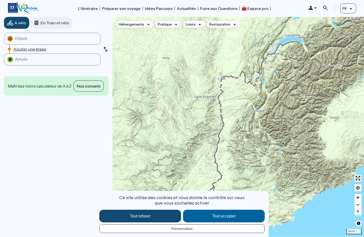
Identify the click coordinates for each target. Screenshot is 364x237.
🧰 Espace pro (255, 8)
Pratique (165, 24)
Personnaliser (182, 229)
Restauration (220, 24)
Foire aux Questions (218, 8)
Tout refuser (140, 216)
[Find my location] (358, 187)
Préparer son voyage (121, 8)
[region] (238, 127)
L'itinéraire (88, 8)
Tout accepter (224, 216)
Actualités (186, 8)
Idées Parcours (159, 8)
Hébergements (131, 24)
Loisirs (190, 24)
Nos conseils (89, 86)
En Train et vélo (55, 22)
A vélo (20, 22)
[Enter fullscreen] (358, 178)
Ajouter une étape (29, 49)
